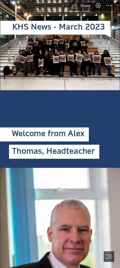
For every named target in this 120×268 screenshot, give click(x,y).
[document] (60, 134)
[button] (81, 5)
